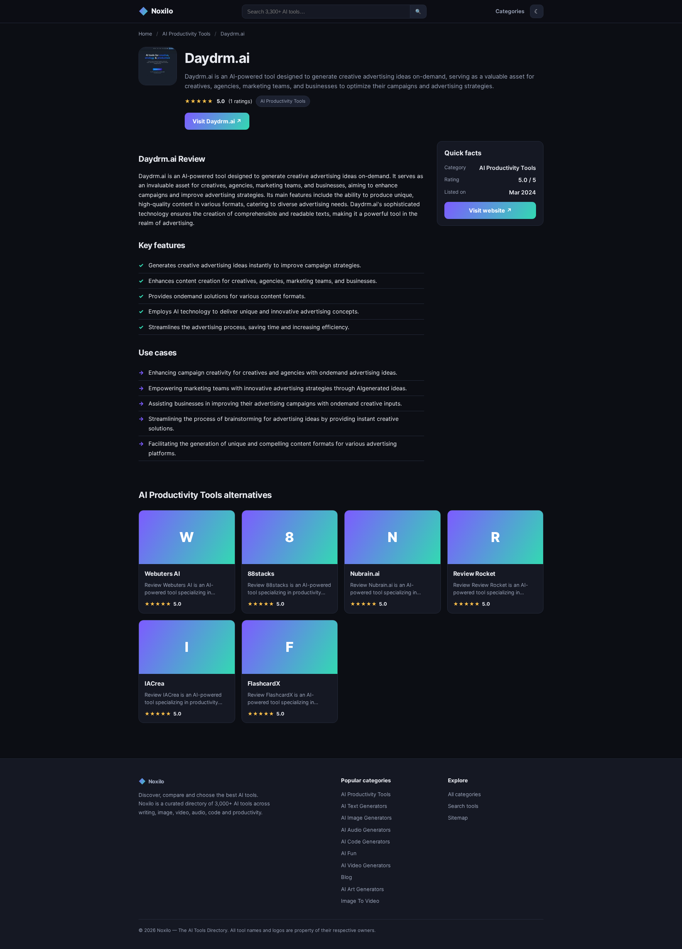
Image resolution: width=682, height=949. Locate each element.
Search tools (463, 806)
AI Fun (349, 853)
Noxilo (151, 781)
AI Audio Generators (366, 830)
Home (145, 34)
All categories (464, 794)
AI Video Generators (366, 865)
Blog (346, 877)
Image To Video (360, 901)
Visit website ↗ (490, 210)
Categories (510, 11)
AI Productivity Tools (186, 34)
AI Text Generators (364, 806)
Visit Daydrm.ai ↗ (217, 121)
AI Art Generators (362, 889)
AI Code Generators (365, 841)
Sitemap (458, 818)
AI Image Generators (366, 818)
